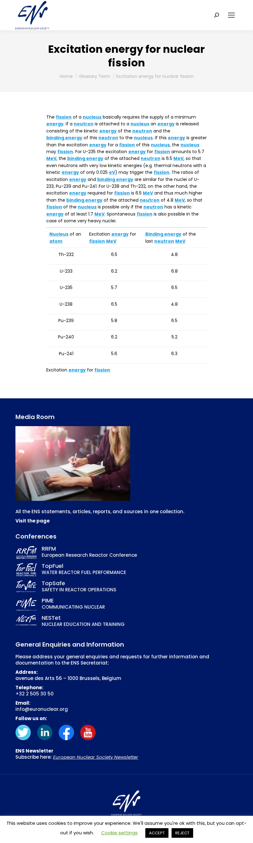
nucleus (92, 117)
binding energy (64, 138)
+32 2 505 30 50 (34, 693)
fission (64, 117)
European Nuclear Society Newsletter (95, 757)
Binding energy (163, 234)
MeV (51, 158)
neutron (83, 124)
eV (112, 172)
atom (55, 241)
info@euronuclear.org (41, 709)
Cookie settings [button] (119, 832)
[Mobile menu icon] (231, 15)
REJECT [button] (182, 833)
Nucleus (58, 234)
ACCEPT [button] (157, 833)
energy (55, 124)
